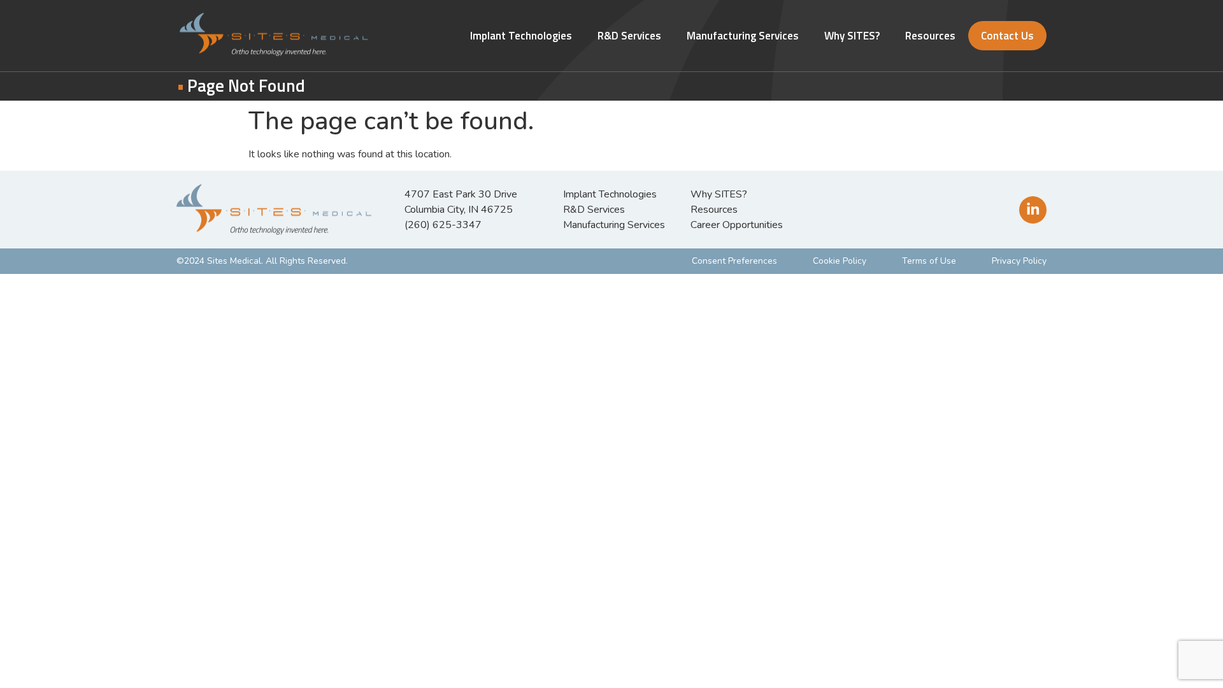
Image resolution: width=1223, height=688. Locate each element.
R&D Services (629, 35)
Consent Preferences (734, 261)
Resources (930, 35)
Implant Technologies (521, 35)
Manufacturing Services (743, 35)
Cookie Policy (839, 261)
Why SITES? (852, 35)
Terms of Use (929, 261)
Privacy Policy (1019, 261)
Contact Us (1007, 35)
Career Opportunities (736, 225)
